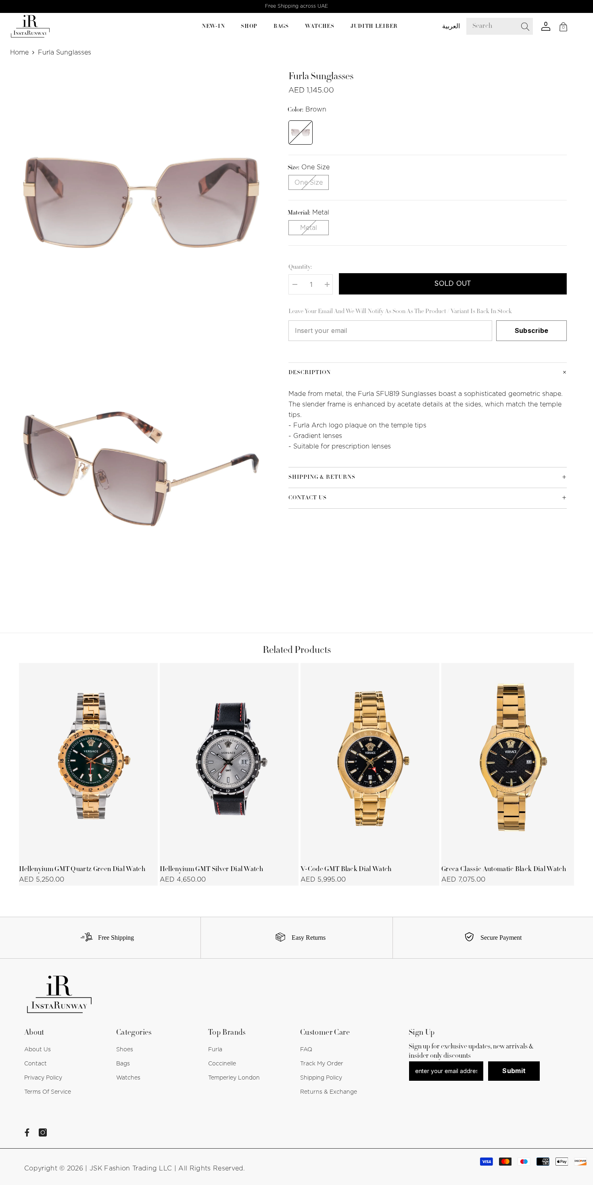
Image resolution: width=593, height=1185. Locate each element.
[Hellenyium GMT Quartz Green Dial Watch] (88, 761)
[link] (104, 937)
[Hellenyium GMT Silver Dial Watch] (229, 761)
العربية (451, 26)
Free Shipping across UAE (296, 6)
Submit (514, 1071)
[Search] (505, 26)
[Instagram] (43, 1132)
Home (19, 52)
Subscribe (532, 330)
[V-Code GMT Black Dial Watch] (370, 761)
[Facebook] (27, 1132)
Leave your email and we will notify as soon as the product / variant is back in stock (400, 312)
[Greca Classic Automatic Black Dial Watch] (510, 761)
